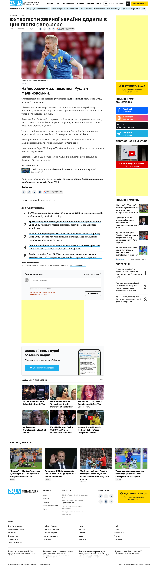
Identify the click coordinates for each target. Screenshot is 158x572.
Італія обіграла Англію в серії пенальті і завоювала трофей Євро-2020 (63, 171)
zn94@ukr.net (66, 508)
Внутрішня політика (15, 526)
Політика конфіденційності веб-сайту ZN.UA (134, 564)
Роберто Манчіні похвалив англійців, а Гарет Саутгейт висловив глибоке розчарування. (64, 236)
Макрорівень (12, 533)
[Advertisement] (52, 321)
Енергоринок (13, 536)
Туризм (117, 536)
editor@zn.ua (66, 514)
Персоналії (47, 539)
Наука (81, 526)
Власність (118, 539)
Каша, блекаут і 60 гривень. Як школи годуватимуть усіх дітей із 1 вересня (129, 299)
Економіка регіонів (15, 543)
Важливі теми (17, 9)
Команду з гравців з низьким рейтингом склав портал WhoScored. (65, 224)
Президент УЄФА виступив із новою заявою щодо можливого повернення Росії (127, 222)
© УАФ (23, 83)
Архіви (45, 495)
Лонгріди (90, 3)
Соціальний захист (50, 526)
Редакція (46, 499)
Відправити (93, 293)
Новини (50, 3)
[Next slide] (146, 9)
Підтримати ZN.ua (139, 3)
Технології (82, 529)
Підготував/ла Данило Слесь (37, 200)
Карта (45, 509)
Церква (81, 536)
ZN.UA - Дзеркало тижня (131, 163)
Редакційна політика (50, 505)
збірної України (75, 98)
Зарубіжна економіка (51, 529)
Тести (98, 3)
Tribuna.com (37, 102)
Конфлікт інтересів (50, 533)
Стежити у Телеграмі (43, 368)
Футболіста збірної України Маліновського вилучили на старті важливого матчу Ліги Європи (127, 237)
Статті (58, 3)
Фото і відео (68, 3)
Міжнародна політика (16, 529)
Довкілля (82, 533)
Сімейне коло (119, 533)
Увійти (121, 4)
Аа (128, 3)
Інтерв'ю (80, 3)
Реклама (46, 502)
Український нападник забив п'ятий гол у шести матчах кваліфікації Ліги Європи (127, 251)
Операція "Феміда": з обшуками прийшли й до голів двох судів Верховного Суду (129, 273)
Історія (116, 529)
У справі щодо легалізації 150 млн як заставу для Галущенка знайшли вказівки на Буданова (127, 287)
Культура (82, 539)
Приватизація (13, 539)
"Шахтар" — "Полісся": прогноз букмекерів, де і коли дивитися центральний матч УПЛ (127, 209)
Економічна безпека (51, 536)
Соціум (117, 526)
